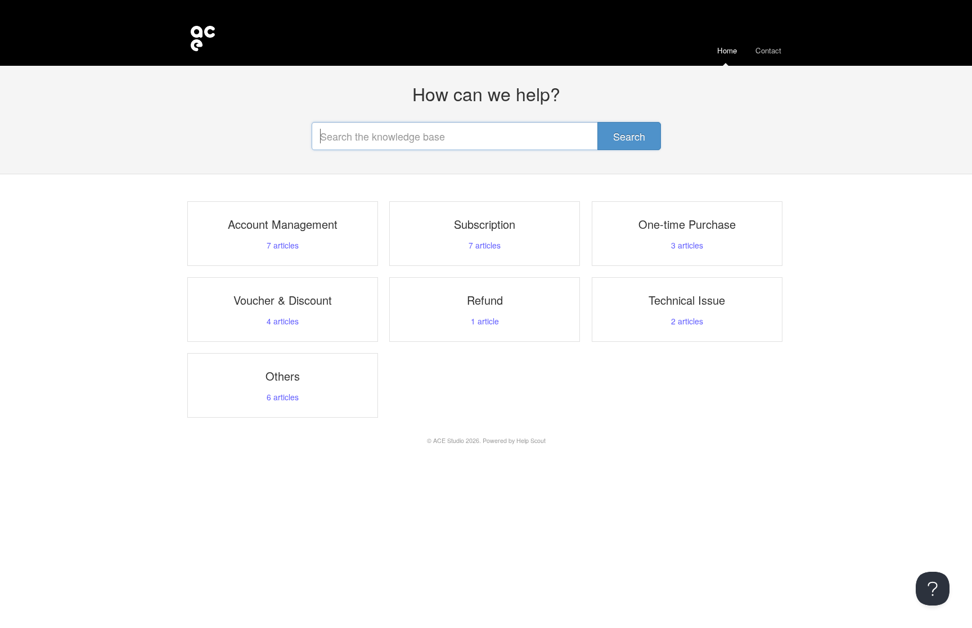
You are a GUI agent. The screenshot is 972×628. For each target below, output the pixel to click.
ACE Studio (448, 440)
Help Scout (531, 440)
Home (727, 50)
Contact (768, 50)
